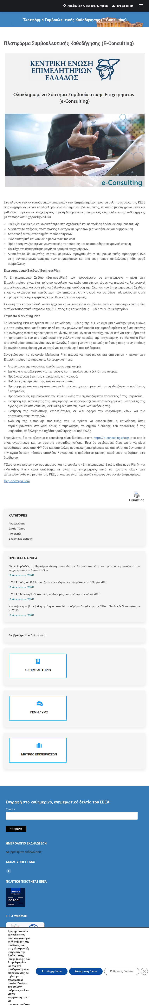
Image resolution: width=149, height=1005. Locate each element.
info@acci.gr (124, 5)
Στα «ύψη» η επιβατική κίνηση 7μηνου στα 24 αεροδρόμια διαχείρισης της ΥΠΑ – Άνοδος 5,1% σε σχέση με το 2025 (74, 608)
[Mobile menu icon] (141, 6)
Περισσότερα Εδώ (17, 481)
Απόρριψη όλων (86, 971)
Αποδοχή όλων (52, 971)
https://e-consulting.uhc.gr (111, 438)
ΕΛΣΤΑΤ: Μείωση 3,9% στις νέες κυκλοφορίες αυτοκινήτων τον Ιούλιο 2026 (54, 594)
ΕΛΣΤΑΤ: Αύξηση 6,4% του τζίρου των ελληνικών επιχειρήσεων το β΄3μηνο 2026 (58, 582)
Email (10, 809)
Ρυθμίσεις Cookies (121, 971)
